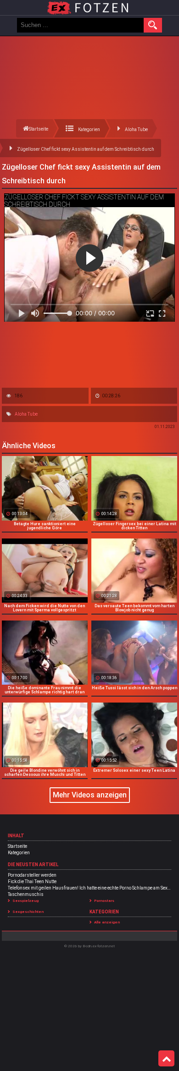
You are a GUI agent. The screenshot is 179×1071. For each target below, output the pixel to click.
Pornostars (104, 901)
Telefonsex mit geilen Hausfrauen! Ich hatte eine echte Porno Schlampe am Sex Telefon (89, 887)
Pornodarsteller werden (32, 875)
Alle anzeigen (107, 922)
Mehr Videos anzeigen (90, 795)
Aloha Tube (26, 414)
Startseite (17, 846)
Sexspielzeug (25, 901)
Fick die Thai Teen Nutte (32, 881)
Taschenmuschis (26, 894)
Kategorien (19, 852)
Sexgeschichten (28, 912)
